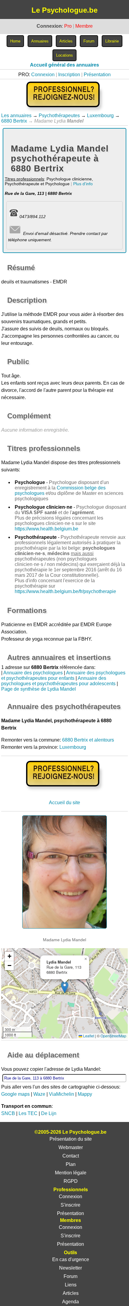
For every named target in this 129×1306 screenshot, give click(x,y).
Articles (71, 1293)
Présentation (97, 74)
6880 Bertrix (14, 120)
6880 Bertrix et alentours (88, 739)
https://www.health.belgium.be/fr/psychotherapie (65, 591)
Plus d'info (83, 183)
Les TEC (28, 1113)
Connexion (43, 74)
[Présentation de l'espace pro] (64, 790)
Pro (68, 26)
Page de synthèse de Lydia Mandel (38, 689)
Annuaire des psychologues (33, 672)
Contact (70, 1155)
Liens (70, 1284)
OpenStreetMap (113, 1035)
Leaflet (88, 1035)
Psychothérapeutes (59, 115)
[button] (64, 987)
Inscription (69, 74)
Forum (70, 1276)
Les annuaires (16, 115)
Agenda (70, 1301)
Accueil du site (64, 802)
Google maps (15, 1094)
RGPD (71, 1181)
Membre (84, 26)
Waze (39, 1094)
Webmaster (70, 1147)
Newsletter (70, 1267)
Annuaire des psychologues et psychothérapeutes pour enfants (63, 675)
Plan (71, 1164)
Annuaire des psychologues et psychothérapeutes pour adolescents (58, 681)
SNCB (8, 1113)
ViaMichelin (61, 1094)
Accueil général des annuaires (64, 64)
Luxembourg (100, 115)
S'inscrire (70, 1205)
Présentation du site (71, 1139)
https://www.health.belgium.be (46, 528)
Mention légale (70, 1172)
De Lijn (48, 1113)
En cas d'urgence (70, 1259)
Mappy (85, 1094)
